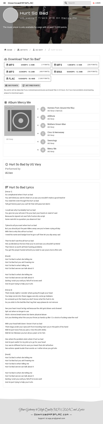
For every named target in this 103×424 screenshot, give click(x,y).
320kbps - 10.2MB (29, 71)
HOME (9, 50)
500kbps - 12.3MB (77, 71)
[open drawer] (4, 3)
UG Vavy (27, 18)
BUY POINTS (13, 85)
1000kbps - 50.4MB (29, 78)
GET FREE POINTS (33, 85)
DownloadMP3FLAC (21, 3)
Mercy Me (69, 18)
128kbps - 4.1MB (77, 64)
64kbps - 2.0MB (29, 64)
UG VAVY (39, 50)
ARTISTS (24, 50)
